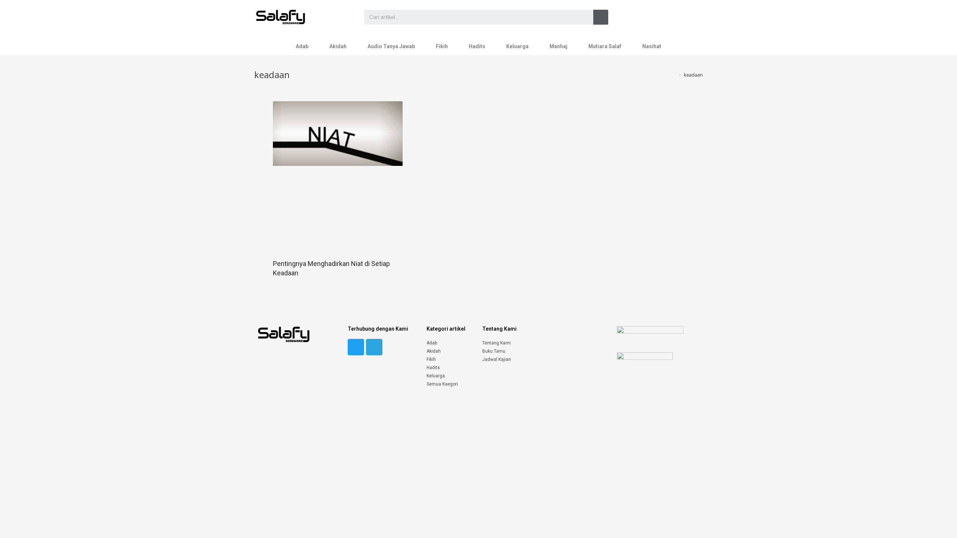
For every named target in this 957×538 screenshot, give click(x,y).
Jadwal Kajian (496, 359)
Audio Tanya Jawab (391, 46)
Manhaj (558, 46)
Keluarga (517, 46)
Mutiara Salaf (604, 46)
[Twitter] (356, 347)
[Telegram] (374, 347)
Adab (302, 46)
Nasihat (651, 46)
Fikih (442, 46)
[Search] (600, 17)
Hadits (477, 46)
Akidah (338, 46)
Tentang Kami (496, 343)
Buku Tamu (493, 351)
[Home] (675, 74)
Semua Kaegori (442, 384)
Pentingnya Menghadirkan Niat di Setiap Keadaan (331, 268)
